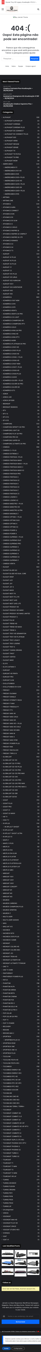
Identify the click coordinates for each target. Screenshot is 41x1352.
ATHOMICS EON (8, 214)
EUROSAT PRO (8, 677)
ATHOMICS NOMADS (10, 240)
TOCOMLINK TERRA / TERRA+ (13, 1106)
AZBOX (5, 394)
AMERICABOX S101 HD (13, 171)
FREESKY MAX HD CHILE (12, 727)
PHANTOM (6, 983)
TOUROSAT (7, 1160)
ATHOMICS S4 (8, 247)
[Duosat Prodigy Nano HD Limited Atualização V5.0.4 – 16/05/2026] (8, 1271)
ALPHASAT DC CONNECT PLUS (16, 134)
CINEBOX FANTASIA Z (10, 490)
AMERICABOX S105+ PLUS (14, 177)
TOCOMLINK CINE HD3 (11, 1103)
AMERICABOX (8, 164)
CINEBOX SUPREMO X (11, 553)
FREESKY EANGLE (9, 697)
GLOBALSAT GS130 (10, 797)
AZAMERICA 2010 (9, 304)
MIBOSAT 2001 (8, 880)
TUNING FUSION (9, 1186)
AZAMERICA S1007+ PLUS (12, 367)
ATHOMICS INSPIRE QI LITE (13, 237)
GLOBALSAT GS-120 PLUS (12, 767)
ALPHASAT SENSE (11, 147)
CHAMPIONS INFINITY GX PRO (14, 427)
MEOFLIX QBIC (8, 870)
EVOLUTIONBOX (9, 683)
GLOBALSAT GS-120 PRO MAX (14, 773)
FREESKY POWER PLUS (11, 743)
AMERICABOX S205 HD (13, 181)
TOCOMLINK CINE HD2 (11, 1100)
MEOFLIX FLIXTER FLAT (11, 866)
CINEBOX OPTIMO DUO (11, 520)
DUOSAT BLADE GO (10, 570)
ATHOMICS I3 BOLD (10, 227)
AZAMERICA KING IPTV (11, 337)
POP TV (5, 1020)
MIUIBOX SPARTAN (10, 910)
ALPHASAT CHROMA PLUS (15, 127)
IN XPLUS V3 (7, 837)
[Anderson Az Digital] (11, 9)
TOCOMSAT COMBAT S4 (12, 1120)
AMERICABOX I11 (11, 167)
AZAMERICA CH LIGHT (11, 317)
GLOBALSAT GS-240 (10, 777)
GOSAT (5, 800)
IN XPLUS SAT (8, 830)
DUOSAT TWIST (8, 653)
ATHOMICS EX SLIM (10, 220)
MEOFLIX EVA (8, 850)
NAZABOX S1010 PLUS (11, 936)
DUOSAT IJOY (8, 580)
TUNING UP (7, 1206)
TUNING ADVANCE (9, 1183)
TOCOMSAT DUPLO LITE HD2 (13, 1140)
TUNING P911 (7, 1193)
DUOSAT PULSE (8, 620)
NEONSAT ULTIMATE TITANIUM (14, 963)
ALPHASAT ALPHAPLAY (14, 121)
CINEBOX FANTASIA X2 (11, 487)
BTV (4, 410)
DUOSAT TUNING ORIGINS (12, 650)
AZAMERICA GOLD (9, 327)
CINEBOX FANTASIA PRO (12, 474)
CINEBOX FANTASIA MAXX (12, 460)
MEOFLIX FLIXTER (9, 857)
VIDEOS (5, 1213)
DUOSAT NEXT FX (9, 593)
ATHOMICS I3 (8, 224)
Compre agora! (31, 66)
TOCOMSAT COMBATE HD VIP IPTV (15, 1126)
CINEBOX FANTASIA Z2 (11, 493)
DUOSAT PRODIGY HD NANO (13, 610)
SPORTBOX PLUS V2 (12, 1040)
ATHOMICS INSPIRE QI (11, 230)
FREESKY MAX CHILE (10, 717)
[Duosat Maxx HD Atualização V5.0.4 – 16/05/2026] (21, 1272)
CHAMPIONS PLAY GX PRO (12, 434)
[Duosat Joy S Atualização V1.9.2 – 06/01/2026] (33, 1271)
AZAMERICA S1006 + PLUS (12, 357)
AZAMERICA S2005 (10, 377)
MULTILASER (7, 916)
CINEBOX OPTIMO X (10, 523)
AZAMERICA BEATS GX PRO (13, 314)
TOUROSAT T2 (8, 1170)
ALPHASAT (7, 117)
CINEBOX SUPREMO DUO (12, 540)
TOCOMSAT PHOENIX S (11, 1146)
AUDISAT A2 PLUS (9, 260)
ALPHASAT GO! (10, 137)
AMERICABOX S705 (12, 194)
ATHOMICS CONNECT (11, 210)
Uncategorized (8, 1210)
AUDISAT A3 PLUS (9, 264)
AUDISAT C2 (7, 270)
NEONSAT (6, 943)
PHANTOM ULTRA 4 (10, 1010)
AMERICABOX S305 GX (13, 187)
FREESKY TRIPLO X (10, 753)
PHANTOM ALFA (9, 986)
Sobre (14, 66)
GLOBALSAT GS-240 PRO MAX (14, 783)
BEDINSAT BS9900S (10, 407)
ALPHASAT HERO (11, 141)
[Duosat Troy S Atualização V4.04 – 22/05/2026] (21, 1254)
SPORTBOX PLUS (9, 1053)
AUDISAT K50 (8, 294)
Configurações (18, 1348)
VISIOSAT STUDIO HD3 (11, 1229)
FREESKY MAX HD (9, 720)
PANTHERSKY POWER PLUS (13, 976)
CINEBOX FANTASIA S (10, 477)
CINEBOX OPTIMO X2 (10, 527)
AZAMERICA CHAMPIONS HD (13, 320)
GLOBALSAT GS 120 (10, 760)
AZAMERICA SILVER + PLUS (13, 380)
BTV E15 (6, 420)
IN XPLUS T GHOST (12, 827)
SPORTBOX (7, 1036)
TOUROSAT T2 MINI (10, 1173)
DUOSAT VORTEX (9, 657)
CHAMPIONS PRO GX (10, 437)
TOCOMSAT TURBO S (10, 1153)
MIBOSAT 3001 (8, 883)
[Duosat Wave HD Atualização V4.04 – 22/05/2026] (8, 1253)
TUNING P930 (8, 1203)
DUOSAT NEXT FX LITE (11, 597)
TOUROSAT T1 (8, 1163)
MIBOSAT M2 (7, 893)
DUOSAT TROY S (9, 647)
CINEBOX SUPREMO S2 (11, 550)
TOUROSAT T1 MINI (10, 1166)
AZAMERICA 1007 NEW (11, 300)
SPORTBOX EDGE (9, 1043)
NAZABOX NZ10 (8, 933)
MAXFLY (6, 840)
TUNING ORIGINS (9, 1190)
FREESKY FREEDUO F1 (11, 707)
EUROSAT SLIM (8, 680)
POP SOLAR (7, 1013)
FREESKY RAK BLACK (10, 750)
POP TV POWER (8, 1023)
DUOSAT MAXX (8, 590)
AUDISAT (6, 254)
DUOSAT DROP (8, 577)
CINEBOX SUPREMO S (11, 547)
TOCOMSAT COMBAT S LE (12, 1116)
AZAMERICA (7, 297)
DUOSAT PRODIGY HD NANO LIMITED (16, 613)
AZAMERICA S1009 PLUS (12, 374)
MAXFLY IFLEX (8, 843)
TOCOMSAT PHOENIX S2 (12, 1150)
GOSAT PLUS (7, 803)
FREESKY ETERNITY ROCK (12, 700)
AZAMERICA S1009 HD (11, 370)
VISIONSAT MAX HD (10, 1220)
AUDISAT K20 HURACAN (11, 280)
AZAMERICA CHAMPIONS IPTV (14, 324)
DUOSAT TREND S (9, 630)
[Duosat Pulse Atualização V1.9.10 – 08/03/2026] (33, 1263)
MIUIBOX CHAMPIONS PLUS (13, 906)
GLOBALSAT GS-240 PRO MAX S (14, 787)
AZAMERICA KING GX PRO (12, 330)
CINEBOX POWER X (10, 533)
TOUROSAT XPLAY (9, 1176)
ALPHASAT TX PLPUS (13, 154)
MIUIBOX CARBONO (10, 903)
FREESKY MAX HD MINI (11, 730)
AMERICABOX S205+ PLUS (15, 184)
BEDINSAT (6, 404)
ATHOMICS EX (8, 217)
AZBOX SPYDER (8, 400)
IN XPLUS (6, 823)
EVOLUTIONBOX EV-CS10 (12, 687)
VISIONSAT (7, 1216)
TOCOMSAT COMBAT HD (12, 1113)
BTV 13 (5, 414)
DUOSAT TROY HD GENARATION (14, 633)
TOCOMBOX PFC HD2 (10, 1086)
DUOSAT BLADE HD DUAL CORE (14, 573)
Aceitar (6, 1348)
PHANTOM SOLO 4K (10, 1006)
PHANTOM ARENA (9, 990)
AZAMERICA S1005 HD (11, 354)
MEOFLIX (6, 847)
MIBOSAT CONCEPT (10, 886)
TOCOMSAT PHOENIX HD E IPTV (14, 1143)
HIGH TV (6, 820)
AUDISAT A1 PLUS (9, 257)
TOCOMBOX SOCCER (10, 1090)
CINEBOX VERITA (9, 563)
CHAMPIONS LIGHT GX (11, 430)
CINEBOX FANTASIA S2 (11, 480)
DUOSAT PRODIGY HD (11, 607)
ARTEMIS (6, 197)
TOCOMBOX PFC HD (10, 1076)
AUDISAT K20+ (8, 284)
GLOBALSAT (7, 757)
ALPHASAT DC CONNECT (14, 131)
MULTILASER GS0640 (11, 920)
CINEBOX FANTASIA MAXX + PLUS (15, 464)
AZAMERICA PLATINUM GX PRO (14, 344)
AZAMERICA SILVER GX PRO (13, 384)
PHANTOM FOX (8, 1000)
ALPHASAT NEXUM (12, 144)
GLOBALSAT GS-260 (10, 790)
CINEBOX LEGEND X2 (10, 500)
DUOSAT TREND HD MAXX (12, 627)
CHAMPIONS (7, 424)
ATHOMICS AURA (9, 207)
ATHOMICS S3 (8, 244)
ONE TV (5, 966)
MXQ (4, 923)
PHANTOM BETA (9, 993)
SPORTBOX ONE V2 (10, 1050)
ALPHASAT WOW (11, 161)
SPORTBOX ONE (9, 1046)
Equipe (20, 66)
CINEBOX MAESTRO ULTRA (12, 510)
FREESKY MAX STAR (10, 740)
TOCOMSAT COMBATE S (11, 1130)
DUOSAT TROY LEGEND (11, 643)
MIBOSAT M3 (7, 896)
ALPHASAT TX (10, 151)
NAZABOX (6, 930)
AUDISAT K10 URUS (10, 277)
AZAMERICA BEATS (10, 310)
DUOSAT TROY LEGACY (11, 640)
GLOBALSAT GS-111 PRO (11, 763)
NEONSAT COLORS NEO (11, 950)
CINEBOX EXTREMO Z (10, 454)
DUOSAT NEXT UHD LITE (12, 603)
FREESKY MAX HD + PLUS (12, 723)
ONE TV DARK (8, 970)
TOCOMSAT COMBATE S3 (12, 1136)
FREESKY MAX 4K (9, 713)
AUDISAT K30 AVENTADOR (12, 287)
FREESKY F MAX (9, 703)
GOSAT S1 (6, 810)
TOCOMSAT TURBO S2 (11, 1156)
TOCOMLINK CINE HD (10, 1096)
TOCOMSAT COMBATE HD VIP (13, 1123)
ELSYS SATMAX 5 (9, 667)
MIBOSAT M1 (7, 890)
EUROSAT (6, 670)
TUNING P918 (8, 1196)
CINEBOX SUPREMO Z (11, 560)
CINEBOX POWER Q (10, 530)
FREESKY (6, 690)
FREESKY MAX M (9, 733)
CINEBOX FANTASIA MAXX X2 (13, 470)
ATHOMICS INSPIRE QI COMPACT (15, 234)
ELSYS (5, 663)
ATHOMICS (7, 204)
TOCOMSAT (7, 1110)
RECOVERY (7, 1026)
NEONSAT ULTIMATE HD (11, 960)
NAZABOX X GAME (9, 940)
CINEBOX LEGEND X (10, 497)
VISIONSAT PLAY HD (10, 1223)
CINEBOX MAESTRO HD (11, 507)
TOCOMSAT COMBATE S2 (12, 1133)
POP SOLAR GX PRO (10, 1016)
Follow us (7, 1282)
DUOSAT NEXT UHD (10, 600)
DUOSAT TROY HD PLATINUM (13, 637)
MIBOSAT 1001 (8, 876)
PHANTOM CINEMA (10, 996)
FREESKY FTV (8, 710)
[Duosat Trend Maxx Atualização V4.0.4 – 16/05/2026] (21, 1262)
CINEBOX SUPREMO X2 (11, 557)
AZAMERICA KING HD (10, 334)
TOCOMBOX (7, 1066)
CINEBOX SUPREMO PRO (12, 543)
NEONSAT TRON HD (10, 956)
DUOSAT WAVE (8, 660)
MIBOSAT (6, 873)
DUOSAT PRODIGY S (10, 617)
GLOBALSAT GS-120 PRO (12, 770)
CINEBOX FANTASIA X (10, 484)
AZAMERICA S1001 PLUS (12, 350)
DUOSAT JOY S (8, 587)
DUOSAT (6, 567)
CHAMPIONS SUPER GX (11, 440)
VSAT (5, 1236)
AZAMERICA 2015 (9, 307)
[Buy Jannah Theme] (20, 17)
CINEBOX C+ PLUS (9, 450)
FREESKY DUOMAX (10, 693)
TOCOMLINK (7, 1093)
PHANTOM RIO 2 (9, 1003)
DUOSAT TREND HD (10, 623)
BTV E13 (6, 417)
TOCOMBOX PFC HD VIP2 (12, 1083)
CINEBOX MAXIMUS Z (10, 513)
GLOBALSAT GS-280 (10, 793)
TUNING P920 (8, 1200)
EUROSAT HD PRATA (10, 673)
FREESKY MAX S (9, 737)
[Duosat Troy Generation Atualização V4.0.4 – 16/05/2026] (8, 1262)
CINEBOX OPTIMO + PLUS (12, 517)
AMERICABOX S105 (12, 174)
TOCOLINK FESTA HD (10, 1060)
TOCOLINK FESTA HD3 (11, 1063)
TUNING (6, 1180)
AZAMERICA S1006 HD (11, 360)
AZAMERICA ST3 (9, 390)
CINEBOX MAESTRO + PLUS (13, 503)
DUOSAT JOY (7, 583)
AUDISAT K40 (8, 290)
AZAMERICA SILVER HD (11, 387)
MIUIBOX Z (7, 913)
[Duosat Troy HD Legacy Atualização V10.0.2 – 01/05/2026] (33, 1253)
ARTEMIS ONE (8, 200)
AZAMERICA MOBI (9, 340)
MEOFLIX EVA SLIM (10, 853)
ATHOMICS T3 (8, 250)
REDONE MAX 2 (8, 1033)
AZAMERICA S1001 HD (11, 347)
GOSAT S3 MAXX (9, 813)
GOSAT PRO (7, 807)
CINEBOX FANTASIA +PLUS (12, 457)
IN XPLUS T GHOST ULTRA (12, 833)
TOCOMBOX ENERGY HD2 (12, 1073)
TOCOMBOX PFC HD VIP (11, 1080)
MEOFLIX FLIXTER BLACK (12, 863)
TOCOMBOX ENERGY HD (12, 1070)
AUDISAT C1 (7, 267)
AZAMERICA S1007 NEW (11, 364)
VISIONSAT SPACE (9, 1226)
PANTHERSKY (8, 973)
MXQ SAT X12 (8, 926)
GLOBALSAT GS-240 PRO (12, 780)
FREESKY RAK (8, 747)
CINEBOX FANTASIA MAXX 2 (13, 467)
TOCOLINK (7, 1056)
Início (7, 66)
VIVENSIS (6, 1233)
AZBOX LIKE (7, 397)
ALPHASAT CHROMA (12, 124)
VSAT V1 (6, 1239)
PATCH (5, 980)
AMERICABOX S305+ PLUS (15, 191)
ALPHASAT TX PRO (12, 157)
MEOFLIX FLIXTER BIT (11, 860)
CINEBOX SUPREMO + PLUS (13, 537)
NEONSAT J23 (8, 953)
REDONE (6, 1030)
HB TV (5, 817)
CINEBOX (6, 447)
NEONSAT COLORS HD (11, 946)
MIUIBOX (6, 900)
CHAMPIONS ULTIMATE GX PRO (14, 444)
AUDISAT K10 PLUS (10, 274)
